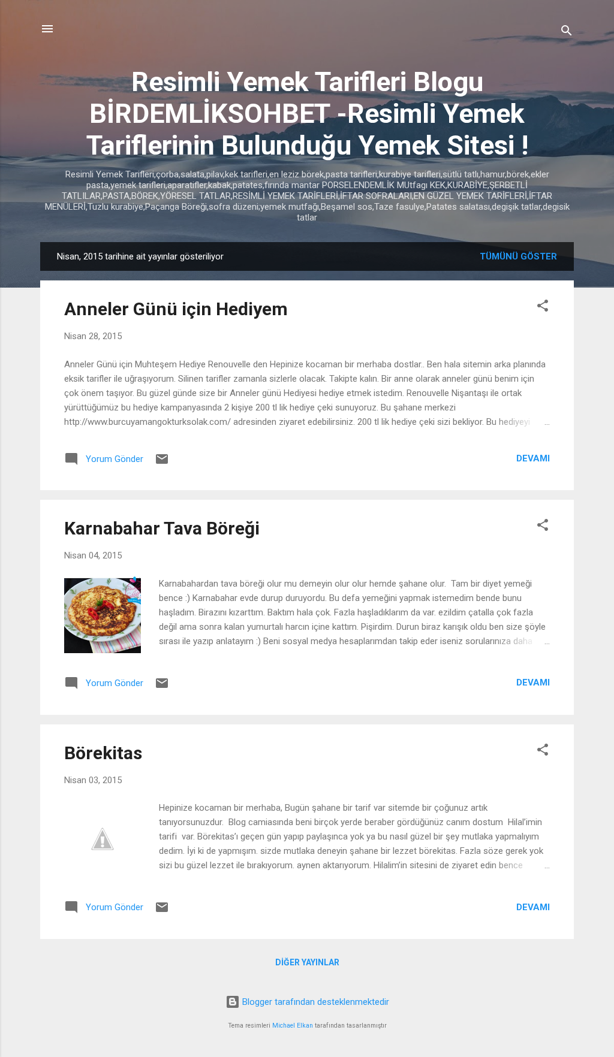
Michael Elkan (292, 1025)
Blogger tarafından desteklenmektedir (314, 1001)
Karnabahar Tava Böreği (162, 528)
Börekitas (103, 752)
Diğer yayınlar (307, 962)
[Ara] (566, 32)
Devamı (533, 458)
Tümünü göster (518, 256)
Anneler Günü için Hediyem (176, 308)
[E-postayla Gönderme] (162, 463)
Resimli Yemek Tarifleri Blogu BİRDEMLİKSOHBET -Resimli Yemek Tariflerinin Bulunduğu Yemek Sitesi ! (307, 113)
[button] (542, 307)
